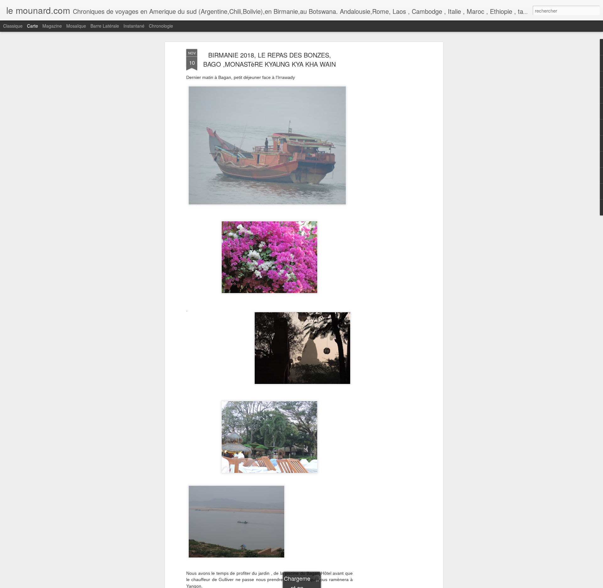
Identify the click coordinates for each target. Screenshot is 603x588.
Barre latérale (104, 26)
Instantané (133, 26)
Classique (13, 26)
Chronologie (161, 26)
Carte (32, 26)
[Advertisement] (387, 148)
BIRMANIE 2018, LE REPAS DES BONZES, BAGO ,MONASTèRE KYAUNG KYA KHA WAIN (269, 59)
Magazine (52, 26)
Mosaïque (76, 26)
